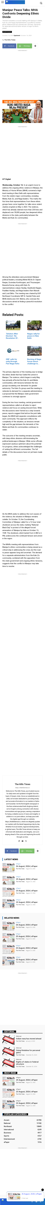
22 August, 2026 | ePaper (27, 902)
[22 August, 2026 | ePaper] (8, 903)
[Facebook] (19, 840)
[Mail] (22, 840)
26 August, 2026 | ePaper (27, 866)
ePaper (18, 863)
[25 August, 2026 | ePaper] (8, 880)
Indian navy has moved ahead (28, 1039)
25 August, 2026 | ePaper (27, 879)
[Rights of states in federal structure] (8, 1063)
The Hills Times (9, 40)
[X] (26, 840)
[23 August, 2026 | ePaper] (8, 892)
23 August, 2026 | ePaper (27, 891)
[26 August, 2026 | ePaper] (8, 867)
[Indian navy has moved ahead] (8, 1040)
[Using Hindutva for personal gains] (8, 1051)
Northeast (7, 32)
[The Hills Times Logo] (15, 2)
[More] (35, 45)
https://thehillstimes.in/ (22, 788)
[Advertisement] (22, 74)
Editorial (9, 1032)
